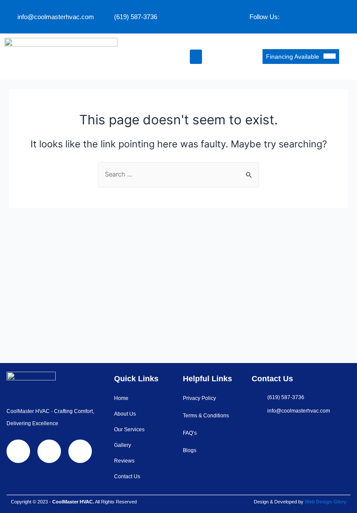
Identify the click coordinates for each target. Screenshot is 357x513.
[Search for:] (178, 174)
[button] (196, 57)
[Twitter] (316, 15)
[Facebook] (290, 15)
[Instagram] (342, 15)
